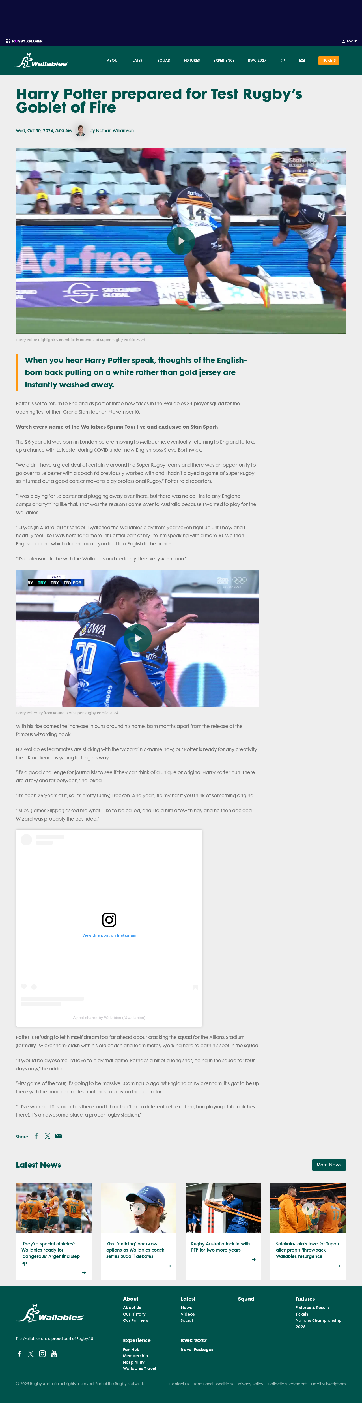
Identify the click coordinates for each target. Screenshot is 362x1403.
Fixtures (192, 60)
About (113, 60)
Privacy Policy (250, 1384)
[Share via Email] (58, 1136)
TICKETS (329, 60)
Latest (138, 60)
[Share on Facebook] (36, 1136)
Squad (164, 60)
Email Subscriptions (328, 1384)
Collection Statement (287, 1384)
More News (329, 1165)
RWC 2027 (257, 60)
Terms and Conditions (213, 1384)
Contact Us (179, 1384)
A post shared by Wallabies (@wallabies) (109, 1017)
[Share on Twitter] (47, 1136)
